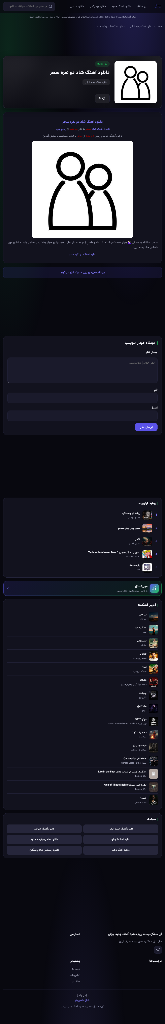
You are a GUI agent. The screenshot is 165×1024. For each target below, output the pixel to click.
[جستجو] (50, 6)
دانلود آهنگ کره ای (120, 839)
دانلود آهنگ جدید (121, 6)
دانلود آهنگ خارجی (44, 829)
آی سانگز (141, 6)
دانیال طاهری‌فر (82, 1000)
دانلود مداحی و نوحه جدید (44, 839)
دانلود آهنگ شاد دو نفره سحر (83, 122)
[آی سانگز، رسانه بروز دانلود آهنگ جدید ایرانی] (158, 6)
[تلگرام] (158, 950)
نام (156, 390)
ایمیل (154, 407)
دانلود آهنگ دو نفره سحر (83, 254)
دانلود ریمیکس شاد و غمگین (44, 850)
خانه (160, 26)
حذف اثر (76, 982)
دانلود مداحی (77, 6)
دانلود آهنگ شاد (101, 129)
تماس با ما (75, 975)
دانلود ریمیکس (98, 6)
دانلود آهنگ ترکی (121, 850)
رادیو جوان (60, 129)
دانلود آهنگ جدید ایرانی (141, 26)
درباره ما (76, 969)
